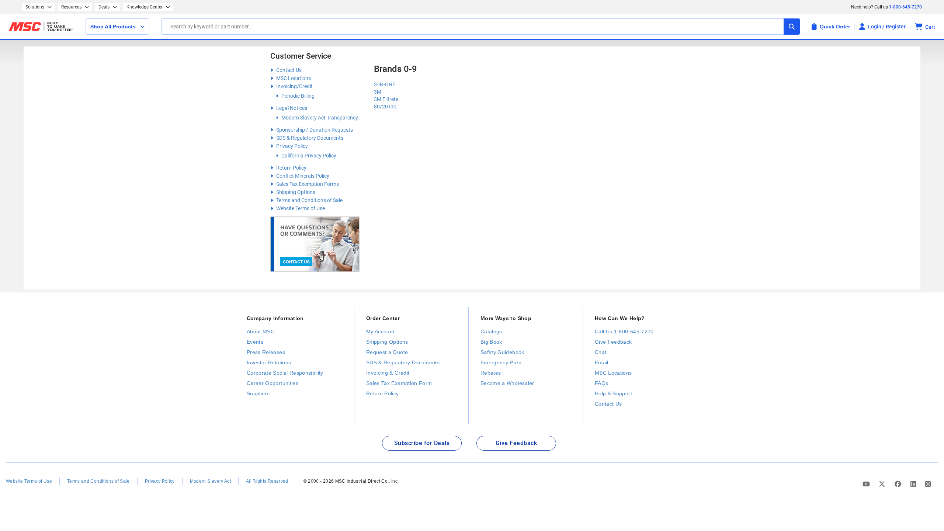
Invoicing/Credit (294, 86)
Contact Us (289, 70)
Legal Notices (291, 108)
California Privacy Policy (308, 156)
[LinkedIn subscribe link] (914, 484)
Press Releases (266, 352)
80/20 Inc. (386, 107)
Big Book (491, 342)
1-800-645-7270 (905, 7)
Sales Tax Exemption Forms (307, 184)
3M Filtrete (386, 99)
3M (377, 92)
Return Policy (291, 168)
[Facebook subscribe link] (899, 484)
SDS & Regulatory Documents (309, 138)
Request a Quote (387, 352)
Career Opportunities (272, 383)
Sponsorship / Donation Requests (314, 130)
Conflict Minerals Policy (302, 176)
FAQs (601, 383)
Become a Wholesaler (507, 383)
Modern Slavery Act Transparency (319, 118)
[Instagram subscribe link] (928, 484)
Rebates (490, 373)
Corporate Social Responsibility (285, 373)
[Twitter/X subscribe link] (883, 484)
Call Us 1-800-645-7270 (624, 331)
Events (255, 342)
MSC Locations (293, 78)
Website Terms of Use (300, 208)
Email (601, 362)
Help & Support (613, 393)
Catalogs (491, 331)
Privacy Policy (292, 146)
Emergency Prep (500, 362)
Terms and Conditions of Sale (309, 200)
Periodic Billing (298, 96)
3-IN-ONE (384, 84)
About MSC (260, 331)
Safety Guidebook (502, 352)
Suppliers (258, 393)
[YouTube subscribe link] (867, 484)
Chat (600, 352)
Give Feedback (613, 342)
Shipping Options (295, 192)
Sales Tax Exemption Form (399, 383)
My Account (380, 331)
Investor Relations (269, 362)
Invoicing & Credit (387, 373)
